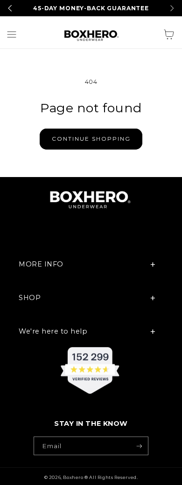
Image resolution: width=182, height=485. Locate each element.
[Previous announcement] (10, 8)
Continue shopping (91, 138)
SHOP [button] (30, 298)
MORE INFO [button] (41, 264)
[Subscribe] (138, 446)
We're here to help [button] (53, 331)
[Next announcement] (171, 8)
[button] (11, 34)
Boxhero (73, 477)
